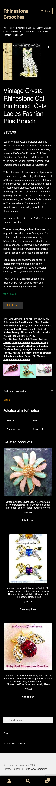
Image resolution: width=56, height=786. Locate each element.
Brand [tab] (6, 399)
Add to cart (13, 305)
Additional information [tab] (15, 391)
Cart (43, 778)
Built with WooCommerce (33, 769)
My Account (9, 781)
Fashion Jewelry (39, 342)
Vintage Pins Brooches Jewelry (19, 335)
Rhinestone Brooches (15, 13)
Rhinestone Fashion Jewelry (28, 27)
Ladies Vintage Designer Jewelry (20, 328)
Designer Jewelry (21, 342)
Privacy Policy (11, 769)
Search (28, 781)
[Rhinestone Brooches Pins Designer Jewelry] (28, 371)
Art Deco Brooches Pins (27, 322)
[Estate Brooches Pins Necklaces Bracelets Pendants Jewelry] (11, 371)
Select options (28, 609)
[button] (48, 47)
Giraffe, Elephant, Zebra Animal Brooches (30, 325)
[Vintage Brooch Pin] (44, 371)
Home (10, 27)
